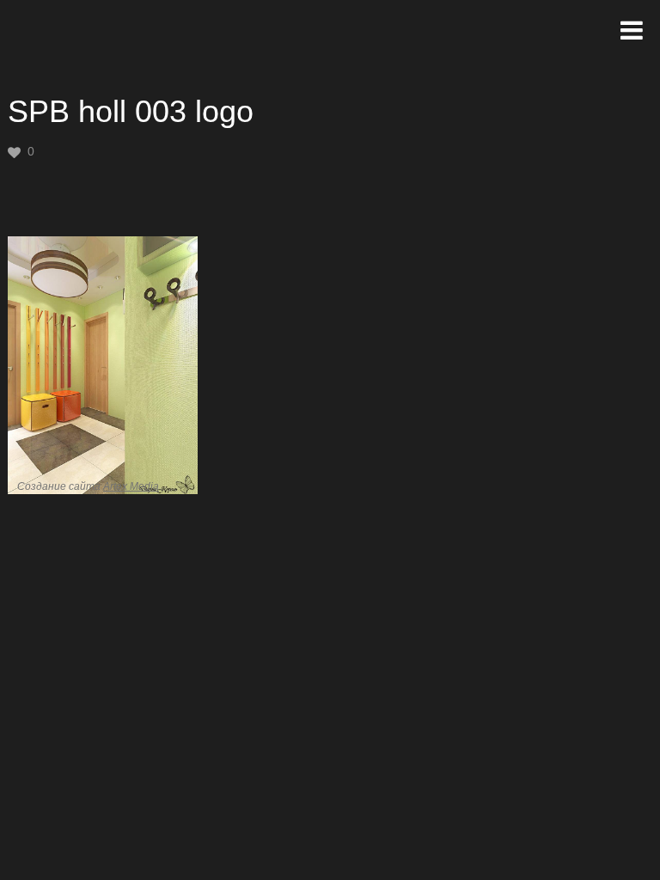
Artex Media (131, 486)
